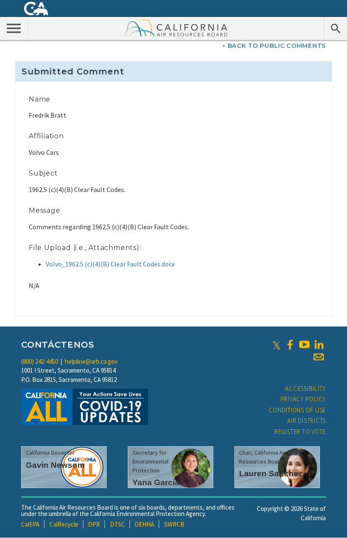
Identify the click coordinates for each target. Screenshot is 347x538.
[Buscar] (335, 28)
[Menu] (14, 28)
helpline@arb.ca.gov (91, 361)
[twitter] (276, 344)
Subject (43, 173)
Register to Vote (300, 432)
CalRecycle (64, 524)
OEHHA (144, 524)
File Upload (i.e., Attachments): (85, 248)
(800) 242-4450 (39, 361)
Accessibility (305, 388)
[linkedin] (318, 344)
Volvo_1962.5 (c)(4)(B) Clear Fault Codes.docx (110, 264)
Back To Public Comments (277, 45)
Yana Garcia (155, 482)
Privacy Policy (303, 399)
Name (39, 99)
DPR (94, 524)
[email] (318, 356)
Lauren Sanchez (271, 473)
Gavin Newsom (55, 465)
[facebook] (289, 344)
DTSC (117, 524)
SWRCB (174, 524)
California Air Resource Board (176, 27)
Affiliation (46, 136)
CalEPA (30, 524)
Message (45, 210)
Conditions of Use (297, 410)
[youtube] (304, 344)
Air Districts (306, 421)
